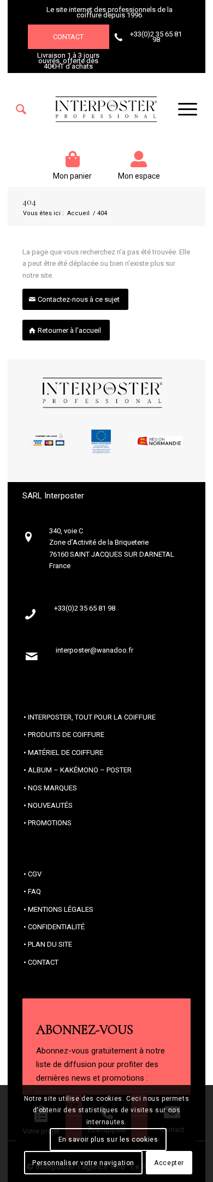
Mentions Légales (60, 909)
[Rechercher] (21, 109)
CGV (35, 874)
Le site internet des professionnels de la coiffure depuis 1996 (109, 12)
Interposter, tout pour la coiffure (92, 717)
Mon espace (139, 176)
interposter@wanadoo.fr (94, 650)
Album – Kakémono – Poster (80, 770)
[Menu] (182, 109)
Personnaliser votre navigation (83, 1163)
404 (29, 202)
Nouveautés (50, 805)
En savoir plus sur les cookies (108, 1139)
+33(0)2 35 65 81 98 (156, 37)
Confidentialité (56, 927)
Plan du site (50, 944)
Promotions (50, 823)
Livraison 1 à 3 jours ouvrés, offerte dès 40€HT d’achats (68, 60)
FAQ (34, 891)
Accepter (169, 1163)
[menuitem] (21, 109)
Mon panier (72, 176)
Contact (68, 37)
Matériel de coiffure (65, 752)
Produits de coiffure (66, 734)
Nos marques (52, 788)
